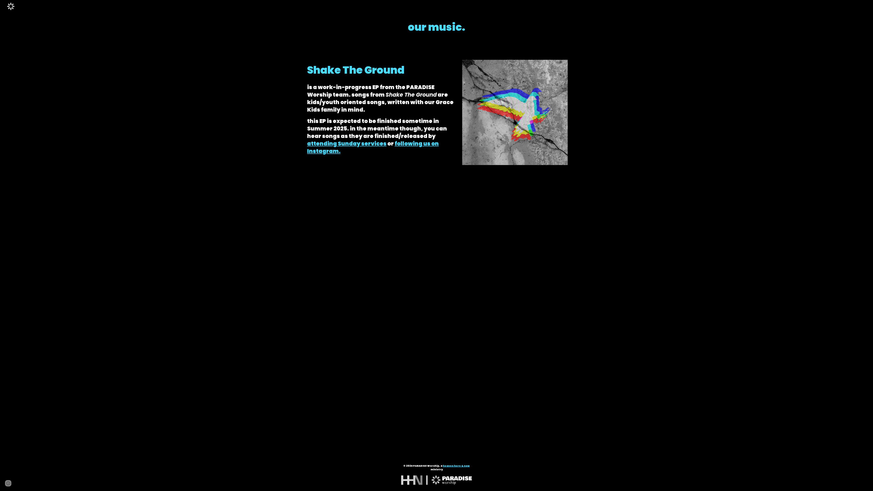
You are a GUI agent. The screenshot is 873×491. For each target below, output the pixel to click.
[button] (8, 483)
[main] (436, 27)
